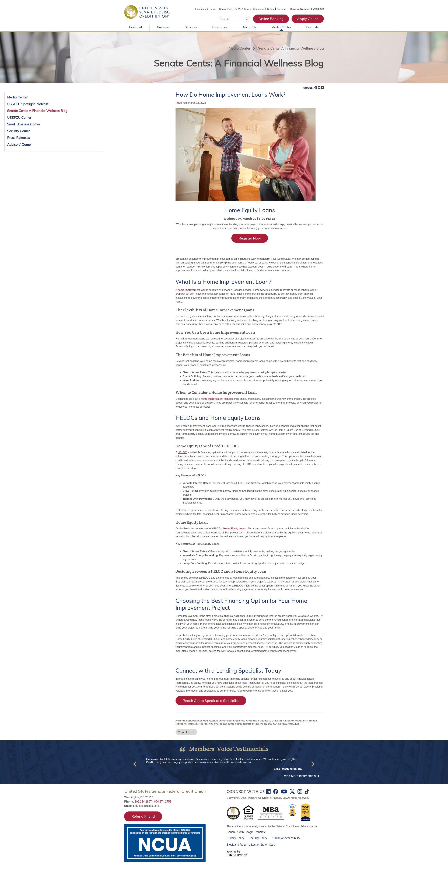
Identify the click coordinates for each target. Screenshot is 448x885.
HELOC (182, 452)
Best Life (312, 27)
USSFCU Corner (19, 117)
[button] (135, 764)
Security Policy (258, 838)
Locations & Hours (205, 9)
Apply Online (307, 18)
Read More (300, 776)
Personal (135, 27)
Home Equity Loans (234, 528)
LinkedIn (268, 791)
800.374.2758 (162, 801)
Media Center (281, 27)
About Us (249, 27)
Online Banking (271, 18)
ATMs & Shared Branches (249, 9)
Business (163, 27)
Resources (219, 27)
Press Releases (18, 138)
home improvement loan (191, 289)
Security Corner (18, 131)
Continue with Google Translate (246, 832)
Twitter (292, 791)
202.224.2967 (143, 801)
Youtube (284, 791)
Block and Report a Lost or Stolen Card (251, 844)
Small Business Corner (23, 124)
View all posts (186, 732)
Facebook (275, 791)
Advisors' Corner (19, 144)
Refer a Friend (143, 816)
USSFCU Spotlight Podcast (27, 104)
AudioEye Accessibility (286, 838)
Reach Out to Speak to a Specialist (211, 700)
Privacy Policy (235, 838)
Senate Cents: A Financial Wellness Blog (291, 48)
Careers (281, 9)
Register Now (250, 238)
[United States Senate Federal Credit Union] (147, 11)
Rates (270, 9)
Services (191, 27)
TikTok (307, 791)
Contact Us (225, 9)
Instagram (300, 791)
